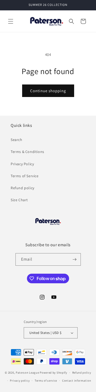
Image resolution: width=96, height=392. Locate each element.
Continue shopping (48, 90)
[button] (11, 21)
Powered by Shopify (53, 372)
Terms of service (46, 380)
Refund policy (22, 187)
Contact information (76, 380)
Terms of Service (25, 175)
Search (16, 139)
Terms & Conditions (27, 151)
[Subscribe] (75, 259)
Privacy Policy (22, 163)
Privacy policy (20, 380)
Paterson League (27, 372)
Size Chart (19, 199)
